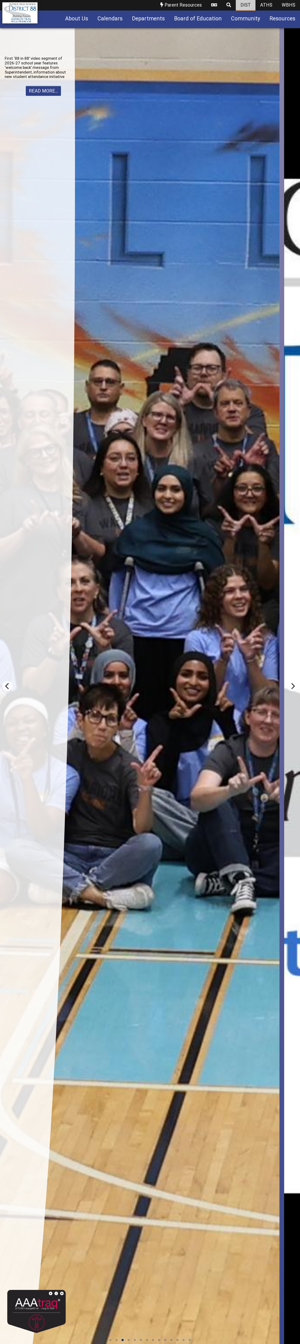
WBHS (288, 5)
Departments (148, 18)
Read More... (43, 82)
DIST (245, 5)
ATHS (266, 5)
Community (245, 18)
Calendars (110, 18)
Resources (282, 18)
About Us (76, 18)
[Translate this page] (214, 5)
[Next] (292, 686)
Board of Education (198, 18)
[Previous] (7, 686)
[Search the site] (229, 5)
